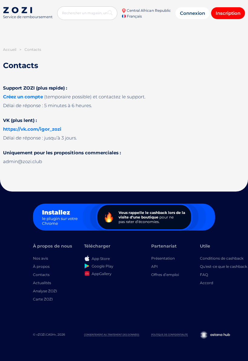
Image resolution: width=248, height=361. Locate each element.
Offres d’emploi (165, 274)
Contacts (41, 274)
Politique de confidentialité (169, 334)
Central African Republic (148, 10)
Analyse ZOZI (45, 291)
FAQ (204, 274)
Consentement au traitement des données (111, 334)
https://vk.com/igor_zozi (32, 129)
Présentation (163, 258)
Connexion (192, 13)
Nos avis (40, 258)
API (154, 266)
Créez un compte (23, 97)
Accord (206, 283)
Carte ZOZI (43, 299)
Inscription (228, 13)
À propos (41, 266)
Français (134, 16)
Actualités (42, 283)
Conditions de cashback (221, 258)
